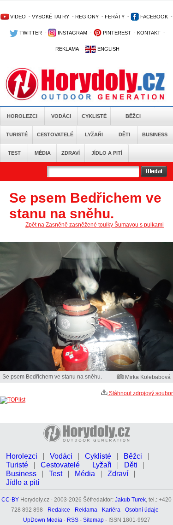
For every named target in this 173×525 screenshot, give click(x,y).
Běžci (133, 116)
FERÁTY (115, 16)
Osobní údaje (142, 510)
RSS (72, 520)
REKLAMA (67, 49)
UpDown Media (42, 520)
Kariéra (111, 510)
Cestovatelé (55, 134)
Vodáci (61, 116)
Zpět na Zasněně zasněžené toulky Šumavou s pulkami (94, 225)
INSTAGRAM (71, 32)
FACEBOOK (153, 16)
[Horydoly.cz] (86, 82)
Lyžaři (94, 134)
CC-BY (10, 499)
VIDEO (17, 16)
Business (154, 134)
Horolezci (22, 116)
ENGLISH (107, 49)
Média (43, 153)
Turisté (17, 134)
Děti (124, 134)
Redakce (59, 510)
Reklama (86, 510)
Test (14, 153)
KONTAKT (149, 32)
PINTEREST (116, 32)
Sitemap (93, 520)
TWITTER (30, 32)
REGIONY (87, 16)
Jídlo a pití (106, 153)
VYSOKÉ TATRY (50, 16)
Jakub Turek (130, 499)
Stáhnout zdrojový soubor (140, 393)
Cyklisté (94, 116)
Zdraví (70, 153)
